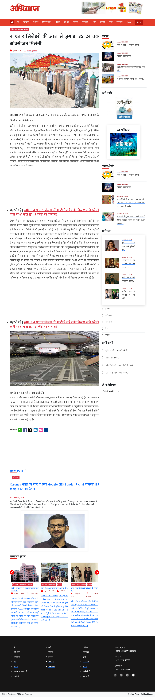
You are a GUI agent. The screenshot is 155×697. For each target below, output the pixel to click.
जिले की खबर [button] (46, 22)
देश (18, 22)
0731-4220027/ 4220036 (126, 651)
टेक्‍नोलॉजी (119, 22)
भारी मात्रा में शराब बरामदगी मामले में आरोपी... (84, 590)
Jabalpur (122, 667)
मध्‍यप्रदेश (35, 22)
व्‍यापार (110, 22)
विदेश (58, 22)
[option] (25, 592)
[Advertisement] (54, 187)
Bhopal (122, 658)
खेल (94, 22)
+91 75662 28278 (123, 669)
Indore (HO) (125, 649)
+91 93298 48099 (123, 660)
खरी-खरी (66, 22)
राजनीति (102, 22)
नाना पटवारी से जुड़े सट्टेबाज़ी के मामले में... (54, 590)
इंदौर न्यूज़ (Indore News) (19, 29)
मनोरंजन (75, 22)
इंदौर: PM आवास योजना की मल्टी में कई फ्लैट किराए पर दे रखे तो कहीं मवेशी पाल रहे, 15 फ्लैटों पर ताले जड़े (54, 212)
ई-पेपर (139, 22)
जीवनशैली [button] (85, 22)
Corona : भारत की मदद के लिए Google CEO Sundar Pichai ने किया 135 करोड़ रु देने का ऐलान (54, 487)
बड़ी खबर (26, 22)
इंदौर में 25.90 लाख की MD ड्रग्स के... (24, 588)
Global (128, 22)
